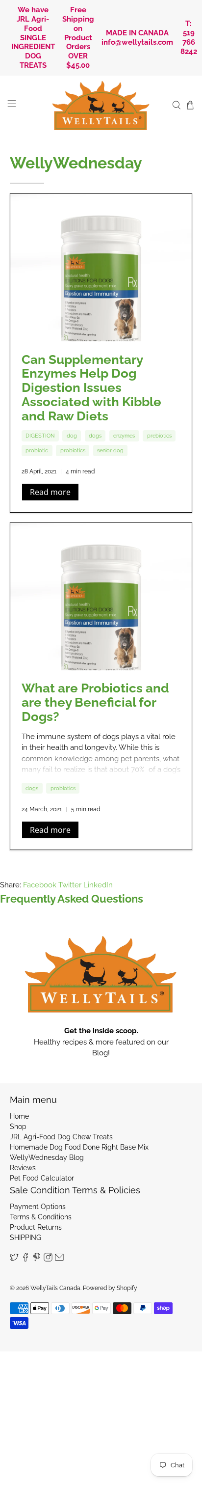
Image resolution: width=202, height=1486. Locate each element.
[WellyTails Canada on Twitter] (14, 1259)
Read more (50, 492)
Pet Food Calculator (42, 1178)
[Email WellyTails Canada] (59, 1259)
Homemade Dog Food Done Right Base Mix (79, 1147)
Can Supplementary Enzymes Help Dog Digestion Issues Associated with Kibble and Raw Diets (91, 387)
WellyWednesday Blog (47, 1157)
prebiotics (159, 435)
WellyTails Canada (55, 1288)
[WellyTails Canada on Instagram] (48, 1259)
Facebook (39, 885)
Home (19, 1116)
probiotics (72, 450)
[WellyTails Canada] (101, 105)
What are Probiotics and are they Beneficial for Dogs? (95, 702)
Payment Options (38, 1207)
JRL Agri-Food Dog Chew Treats (61, 1137)
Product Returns (36, 1227)
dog (72, 435)
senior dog (110, 450)
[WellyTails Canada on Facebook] (25, 1259)
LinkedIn (98, 885)
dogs (95, 435)
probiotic (36, 450)
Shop (18, 1126)
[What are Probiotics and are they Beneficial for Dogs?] (100, 596)
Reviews (23, 1168)
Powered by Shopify (110, 1288)
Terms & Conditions (41, 1217)
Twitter (69, 885)
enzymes (124, 435)
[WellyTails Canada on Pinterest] (36, 1259)
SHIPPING (25, 1237)
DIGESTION (39, 435)
